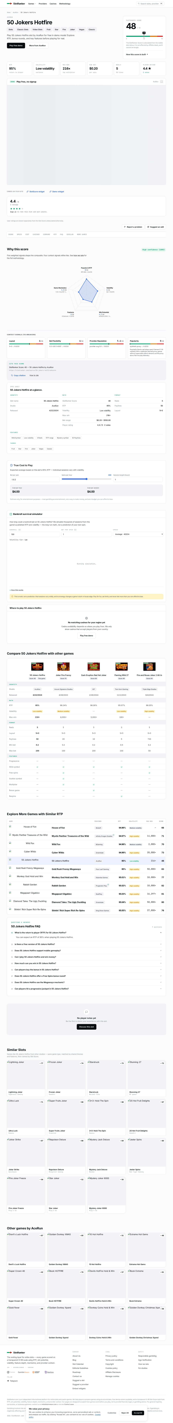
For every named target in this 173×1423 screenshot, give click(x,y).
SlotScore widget (37, 191)
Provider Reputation (98, 341)
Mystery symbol (63, 438)
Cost (27, 234)
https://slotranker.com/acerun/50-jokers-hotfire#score (32, 370)
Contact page (69, 1404)
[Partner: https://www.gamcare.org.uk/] (49, 1372)
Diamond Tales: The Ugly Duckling (69, 902)
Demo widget (58, 191)
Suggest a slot (78, 1380)
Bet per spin (14, 475)
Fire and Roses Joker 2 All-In (149, 675)
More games (82, 234)
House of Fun (58, 827)
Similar (70, 234)
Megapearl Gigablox (62, 894)
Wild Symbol (16, 438)
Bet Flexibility (55, 341)
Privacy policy (111, 1356)
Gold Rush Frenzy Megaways (66, 869)
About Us (76, 1356)
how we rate (79, 255)
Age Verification (144, 1360)
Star (19, 449)
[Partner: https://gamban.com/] (11, 1372)
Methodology (64, 4)
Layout (12, 341)
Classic (49, 449)
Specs (19, 234)
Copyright (109, 1364)
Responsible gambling (147, 1356)
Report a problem (134, 227)
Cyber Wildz (58, 852)
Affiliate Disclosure (113, 1372)
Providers (43, 4)
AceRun (15, 12)
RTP (55, 234)
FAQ (61, 234)
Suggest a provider (81, 1384)
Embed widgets (79, 1388)
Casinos (53, 4)
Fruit (13, 449)
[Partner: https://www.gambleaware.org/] (23, 1372)
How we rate (143, 1364)
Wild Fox (56, 844)
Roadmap (77, 1372)
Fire (26, 449)
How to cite (34, 375)
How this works (17, 590)
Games (31, 4)
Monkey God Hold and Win (65, 877)
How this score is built (136, 54)
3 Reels (39, 438)
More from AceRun (37, 45)
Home (9, 12)
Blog (74, 1360)
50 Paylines (76, 438)
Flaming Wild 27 (121, 675)
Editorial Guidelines (80, 1368)
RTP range (49, 438)
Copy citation (20, 375)
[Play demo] (86, 135)
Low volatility (105, 410)
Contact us (77, 1376)
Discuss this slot (86, 1027)
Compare (46, 234)
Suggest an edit (157, 227)
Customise (112, 1413)
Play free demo (16, 45)
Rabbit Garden (59, 885)
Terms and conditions (114, 1360)
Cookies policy (111, 1368)
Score (10, 234)
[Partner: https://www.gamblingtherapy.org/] (37, 1372)
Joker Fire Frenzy (63, 675)
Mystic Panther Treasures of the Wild (70, 836)
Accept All (138, 1413)
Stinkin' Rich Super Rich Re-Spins (68, 910)
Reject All (125, 1413)
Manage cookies (112, 1376)
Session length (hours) (121, 475)
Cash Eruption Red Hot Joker (93, 675)
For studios (142, 1368)
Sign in (13, 212)
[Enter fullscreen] (161, 81)
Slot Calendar (78, 1364)
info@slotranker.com (49, 1404)
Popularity (134, 341)
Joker (33, 449)
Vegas (41, 449)
